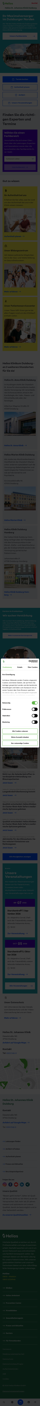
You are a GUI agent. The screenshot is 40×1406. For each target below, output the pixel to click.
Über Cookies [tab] (33, 667)
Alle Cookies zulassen (20, 731)
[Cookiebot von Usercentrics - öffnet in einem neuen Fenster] (29, 661)
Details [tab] (19, 667)
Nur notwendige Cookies (20, 743)
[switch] (35, 709)
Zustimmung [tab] (7, 667)
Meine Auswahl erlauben (20, 737)
